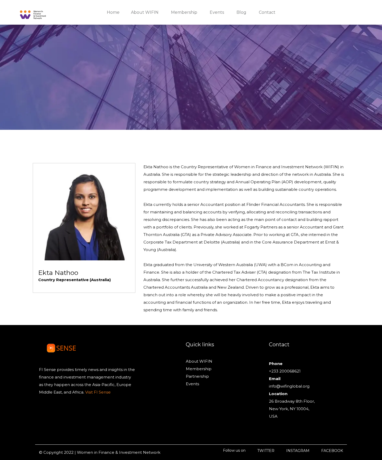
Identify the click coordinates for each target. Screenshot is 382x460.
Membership (199, 368)
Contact (267, 12)
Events (192, 383)
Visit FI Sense (97, 392)
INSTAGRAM (297, 450)
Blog (241, 12)
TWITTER (265, 450)
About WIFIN (199, 361)
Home (113, 12)
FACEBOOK (332, 450)
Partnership (197, 376)
